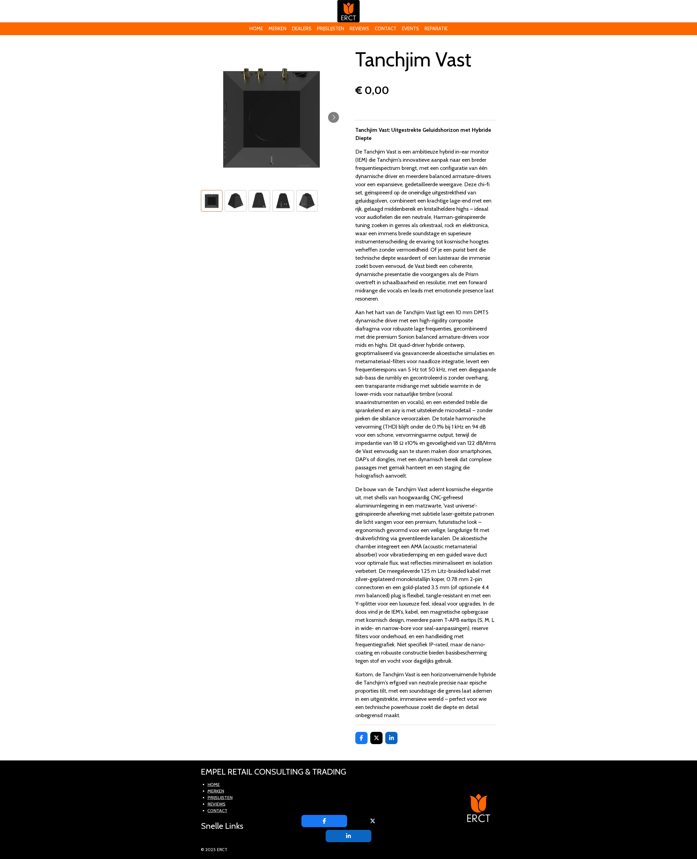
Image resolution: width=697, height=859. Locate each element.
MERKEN (215, 791)
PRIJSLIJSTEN (220, 797)
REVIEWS (216, 804)
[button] (212, 201)
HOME (213, 784)
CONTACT (217, 810)
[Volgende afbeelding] (333, 117)
